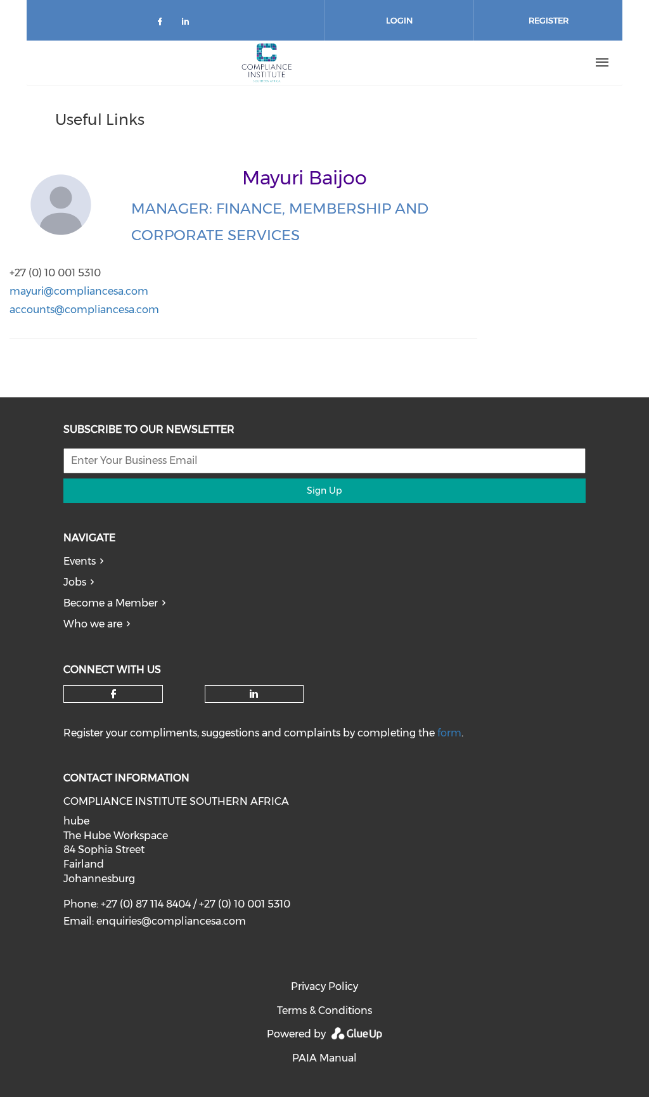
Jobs (74, 582)
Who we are (92, 624)
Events (79, 561)
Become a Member (110, 603)
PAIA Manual (324, 1058)
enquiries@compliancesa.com (171, 921)
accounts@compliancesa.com (84, 310)
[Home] (267, 63)
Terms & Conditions (324, 1010)
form (449, 733)
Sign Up (324, 490)
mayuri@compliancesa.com (79, 291)
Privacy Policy (324, 986)
